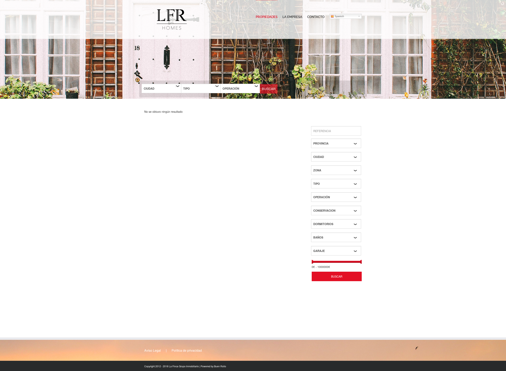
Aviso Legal (152, 350)
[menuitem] (269, 17)
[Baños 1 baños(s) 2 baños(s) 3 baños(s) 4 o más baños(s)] (337, 237)
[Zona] (337, 170)
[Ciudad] (161, 88)
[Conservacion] (337, 210)
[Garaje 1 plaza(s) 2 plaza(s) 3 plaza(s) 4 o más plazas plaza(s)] (337, 250)
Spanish (339, 16)
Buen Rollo (220, 366)
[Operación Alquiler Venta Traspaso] (240, 88)
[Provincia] (337, 143)
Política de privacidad (187, 350)
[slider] (312, 262)
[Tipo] (201, 88)
